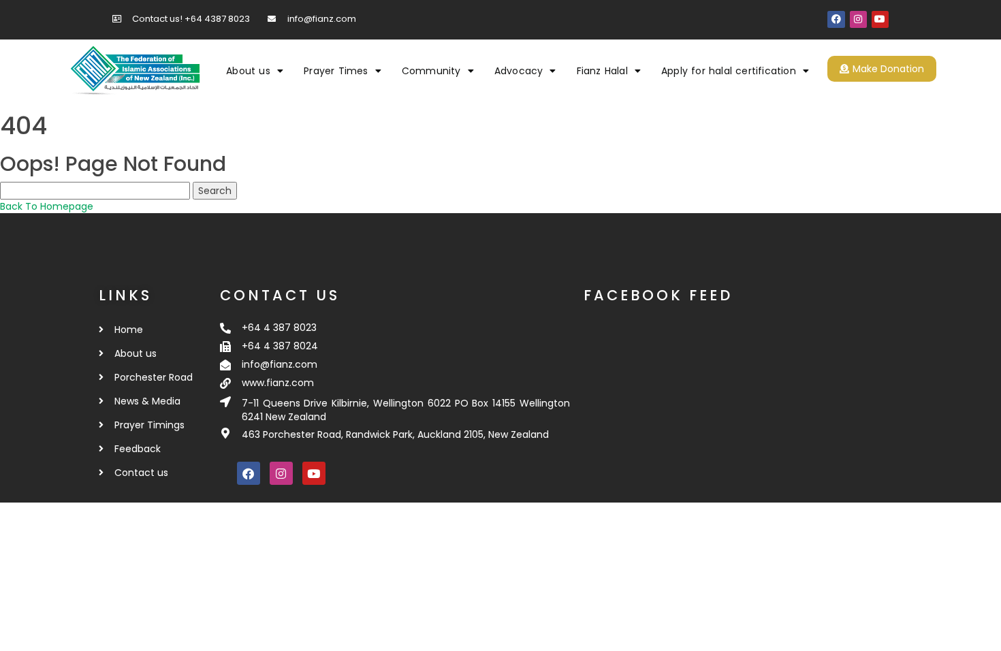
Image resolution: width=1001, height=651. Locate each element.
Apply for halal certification (728, 71)
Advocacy (518, 71)
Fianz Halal (602, 71)
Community (431, 71)
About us (248, 71)
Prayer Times (336, 71)
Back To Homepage (46, 206)
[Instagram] (858, 19)
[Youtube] (880, 19)
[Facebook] (835, 19)
